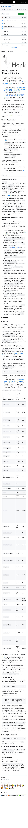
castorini (5, 6)
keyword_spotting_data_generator (11, 20)
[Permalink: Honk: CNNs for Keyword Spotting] (1, 72)
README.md (6, 36)
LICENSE (6, 34)
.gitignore (6, 31)
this (23, 170)
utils (5, 28)
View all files (14, 47)
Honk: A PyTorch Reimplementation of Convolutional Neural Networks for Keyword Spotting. (14, 89)
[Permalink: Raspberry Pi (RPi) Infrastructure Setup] (1, 218)
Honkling (4, 657)
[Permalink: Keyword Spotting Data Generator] (1, 665)
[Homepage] (14, 2)
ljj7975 (5, 17)
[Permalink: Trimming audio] (1, 757)
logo (5, 23)
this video (10, 115)
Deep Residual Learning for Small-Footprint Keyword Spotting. (14, 95)
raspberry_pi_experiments (9, 26)
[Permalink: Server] (1, 175)
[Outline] (26, 52)
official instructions (14, 247)
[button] (24, 372)
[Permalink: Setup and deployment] (1, 179)
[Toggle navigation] (2, 2)
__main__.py (6, 42)
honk (9, 6)
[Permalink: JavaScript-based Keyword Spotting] (1, 654)
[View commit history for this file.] (25, 18)
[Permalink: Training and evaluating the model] (1, 346)
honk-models (8, 195)
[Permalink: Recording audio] (1, 677)
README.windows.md (8, 39)
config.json (6, 44)
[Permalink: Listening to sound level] (1, 735)
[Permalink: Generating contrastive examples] (1, 747)
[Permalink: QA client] (1, 322)
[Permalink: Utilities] (1, 318)
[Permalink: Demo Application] (1, 120)
